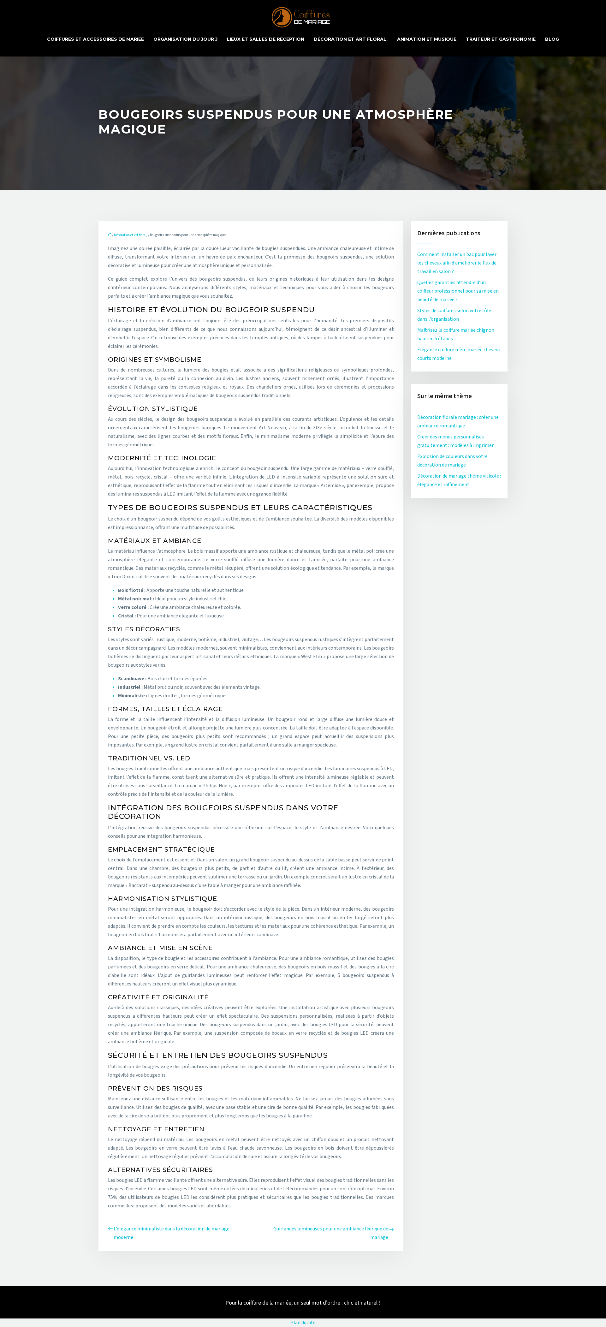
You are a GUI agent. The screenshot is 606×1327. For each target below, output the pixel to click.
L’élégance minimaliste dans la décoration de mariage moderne (171, 1233)
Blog (552, 39)
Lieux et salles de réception (265, 39)
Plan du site (303, 1322)
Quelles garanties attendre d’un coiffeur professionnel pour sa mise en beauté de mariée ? (458, 291)
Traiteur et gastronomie (501, 39)
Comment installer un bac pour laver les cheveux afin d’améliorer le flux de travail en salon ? (456, 263)
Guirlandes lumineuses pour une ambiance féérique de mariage (330, 1233)
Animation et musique (426, 39)
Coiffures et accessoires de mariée (95, 39)
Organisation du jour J (185, 39)
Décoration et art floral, (351, 39)
